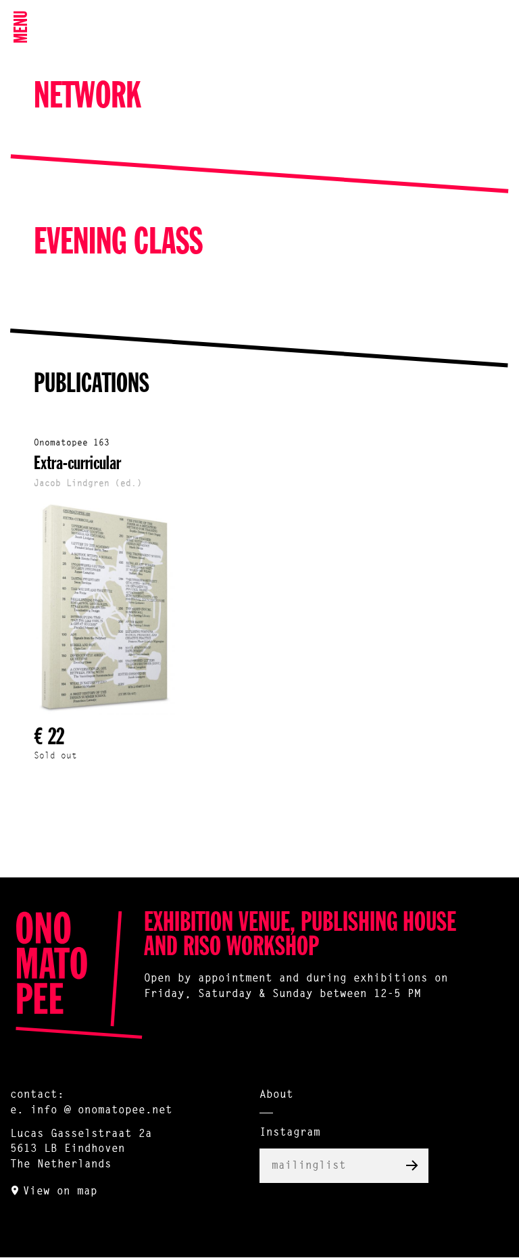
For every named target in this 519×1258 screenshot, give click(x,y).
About (276, 1095)
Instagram (290, 1133)
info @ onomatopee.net (101, 1110)
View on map (60, 1191)
